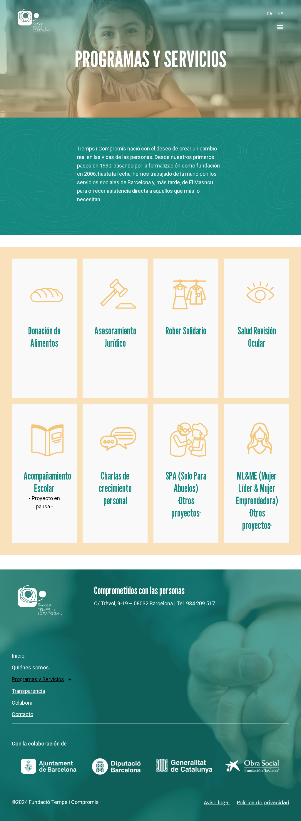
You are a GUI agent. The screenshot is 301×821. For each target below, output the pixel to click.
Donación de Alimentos (44, 336)
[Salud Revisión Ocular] (259, 293)
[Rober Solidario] (188, 293)
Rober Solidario (185, 330)
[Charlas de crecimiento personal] (117, 439)
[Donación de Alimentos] (47, 293)
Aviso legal (217, 802)
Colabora (22, 703)
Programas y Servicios (38, 679)
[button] (280, 27)
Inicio (18, 656)
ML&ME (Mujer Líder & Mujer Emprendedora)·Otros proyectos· (257, 500)
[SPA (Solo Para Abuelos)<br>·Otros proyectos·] (188, 439)
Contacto (22, 714)
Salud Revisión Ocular (257, 336)
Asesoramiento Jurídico (115, 336)
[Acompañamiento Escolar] (47, 439)
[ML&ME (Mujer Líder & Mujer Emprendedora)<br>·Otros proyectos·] (259, 439)
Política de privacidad (263, 802)
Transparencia (28, 691)
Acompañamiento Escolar (47, 482)
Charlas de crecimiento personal (115, 488)
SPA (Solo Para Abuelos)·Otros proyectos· (185, 494)
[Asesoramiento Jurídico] (117, 293)
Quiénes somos (30, 667)
